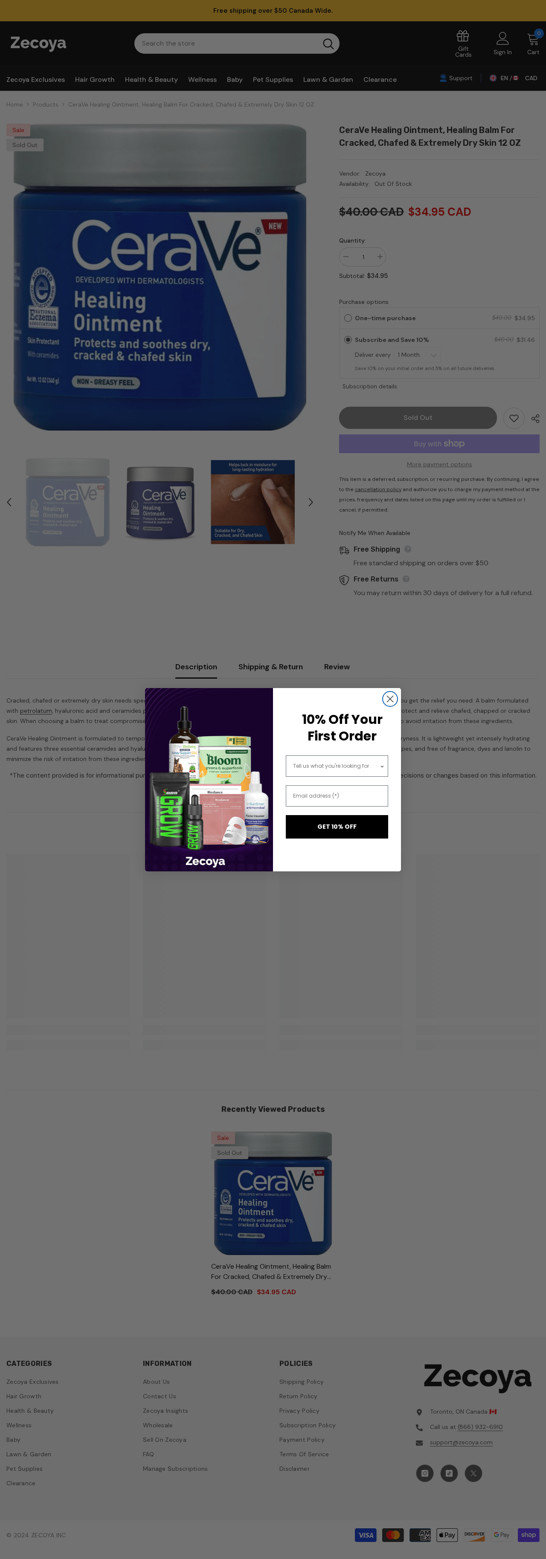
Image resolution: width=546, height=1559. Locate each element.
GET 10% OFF (337, 826)
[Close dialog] (390, 698)
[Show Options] (382, 766)
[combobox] (336, 766)
